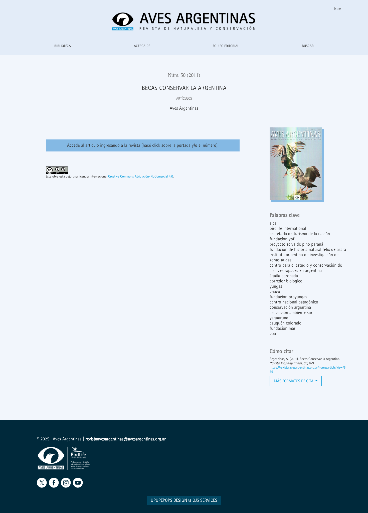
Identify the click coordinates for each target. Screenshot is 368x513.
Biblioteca (62, 46)
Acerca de (142, 46)
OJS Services (205, 500)
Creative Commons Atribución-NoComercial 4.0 (140, 176)
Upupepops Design (169, 500)
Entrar (337, 8)
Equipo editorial (226, 46)
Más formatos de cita (294, 381)
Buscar (308, 46)
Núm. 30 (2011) (184, 75)
